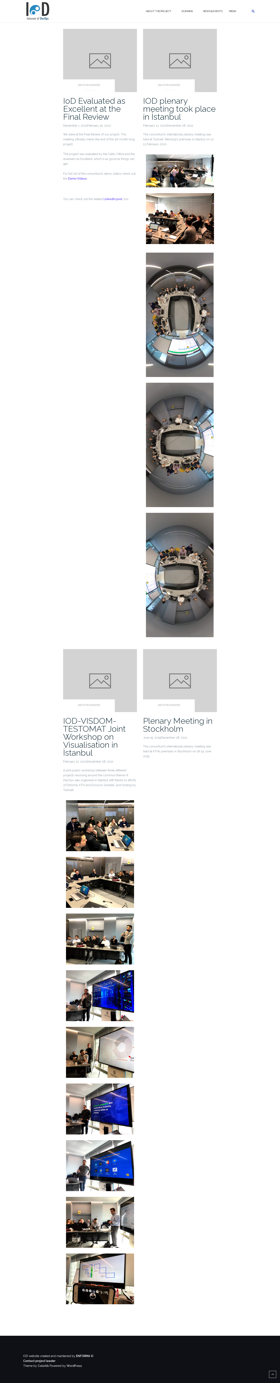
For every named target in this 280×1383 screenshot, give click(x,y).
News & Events (212, 11)
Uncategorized (89, 85)
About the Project (158, 11)
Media (232, 11)
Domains (187, 11)
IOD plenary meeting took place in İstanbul (179, 109)
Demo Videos (77, 178)
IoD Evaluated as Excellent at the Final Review (94, 109)
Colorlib (43, 1365)
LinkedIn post (113, 199)
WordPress (74, 1365)
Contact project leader (39, 1361)
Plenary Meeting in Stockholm (178, 725)
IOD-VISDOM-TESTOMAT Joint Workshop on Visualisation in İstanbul (94, 736)
